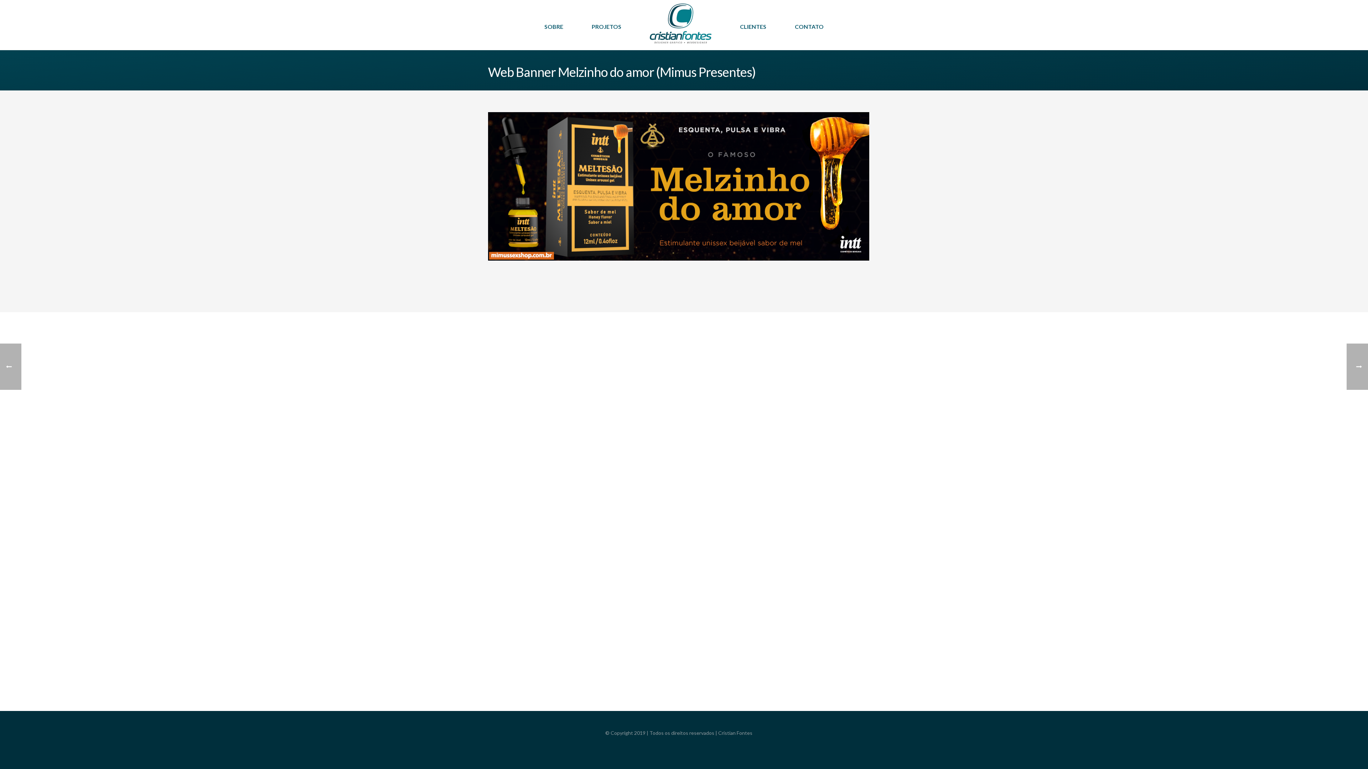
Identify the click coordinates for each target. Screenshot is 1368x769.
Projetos (606, 26)
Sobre (553, 26)
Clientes (753, 26)
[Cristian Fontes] (680, 28)
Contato (809, 26)
